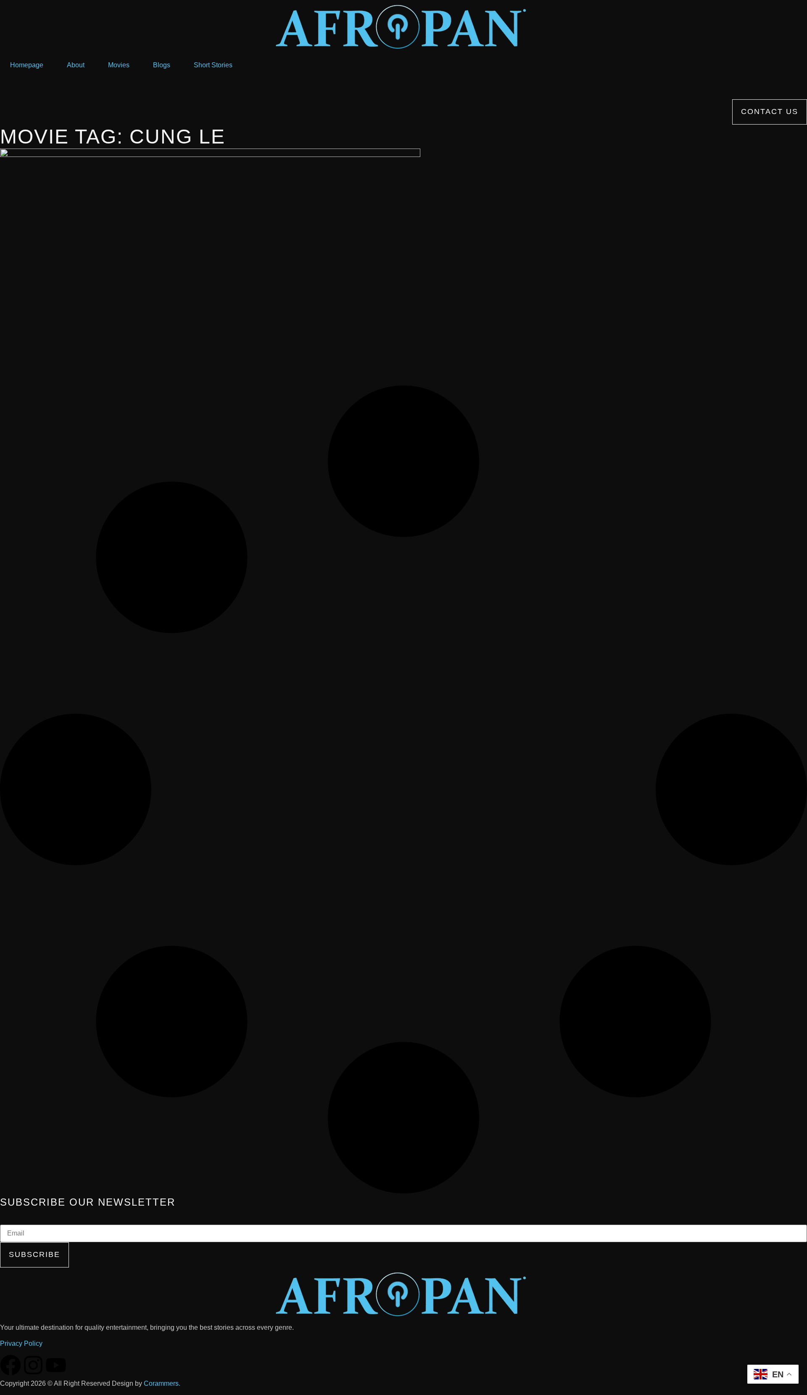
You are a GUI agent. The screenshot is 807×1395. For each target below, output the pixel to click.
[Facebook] (10, 1365)
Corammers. (162, 1383)
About (75, 65)
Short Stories (213, 65)
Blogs (161, 65)
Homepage (26, 65)
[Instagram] (33, 1365)
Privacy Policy (21, 1343)
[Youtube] (55, 1365)
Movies (118, 65)
